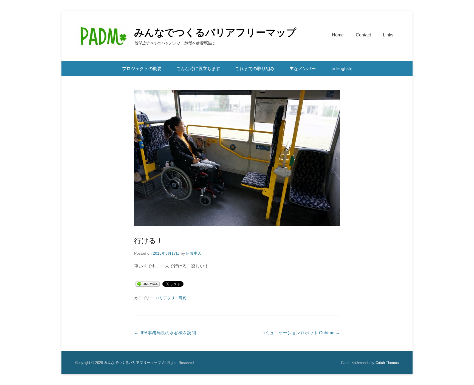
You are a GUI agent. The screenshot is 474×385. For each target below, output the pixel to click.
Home (338, 35)
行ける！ (148, 241)
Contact (363, 35)
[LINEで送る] (148, 284)
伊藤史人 (193, 253)
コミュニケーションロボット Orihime (300, 333)
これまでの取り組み (255, 68)
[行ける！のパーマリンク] (237, 158)
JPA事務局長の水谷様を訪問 (165, 333)
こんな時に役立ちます (198, 68)
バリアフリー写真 (171, 298)
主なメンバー (302, 68)
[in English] (341, 68)
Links (388, 35)
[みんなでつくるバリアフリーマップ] (102, 36)
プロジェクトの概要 (142, 68)
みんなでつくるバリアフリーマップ (215, 32)
